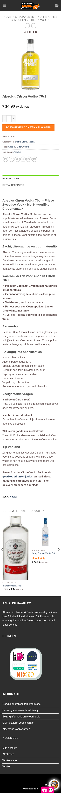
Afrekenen (8, 754)
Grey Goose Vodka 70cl (44, 553)
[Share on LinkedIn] (34, 159)
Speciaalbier (24, 17)
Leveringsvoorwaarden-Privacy (20, 710)
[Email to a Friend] (23, 159)
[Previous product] (33, 25)
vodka (26, 147)
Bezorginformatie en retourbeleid (21, 716)
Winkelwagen (10, 760)
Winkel (6, 766)
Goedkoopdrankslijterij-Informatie (21, 704)
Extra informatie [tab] (13, 185)
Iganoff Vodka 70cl (11, 586)
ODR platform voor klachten (18, 722)
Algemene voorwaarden (16, 729)
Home (7, 17)
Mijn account (9, 748)
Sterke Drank (21, 142)
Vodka (44, 20)
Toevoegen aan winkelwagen (28, 127)
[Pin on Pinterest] (29, 159)
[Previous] (3, 556)
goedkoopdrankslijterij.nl (17, 476)
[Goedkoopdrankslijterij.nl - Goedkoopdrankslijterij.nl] (30, 5)
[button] (4, 6)
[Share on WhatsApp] (5, 159)
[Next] (58, 556)
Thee (33, 20)
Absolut (11, 147)
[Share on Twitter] (17, 159)
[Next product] (27, 25)
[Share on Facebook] (11, 159)
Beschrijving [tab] (10, 178)
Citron (19, 147)
